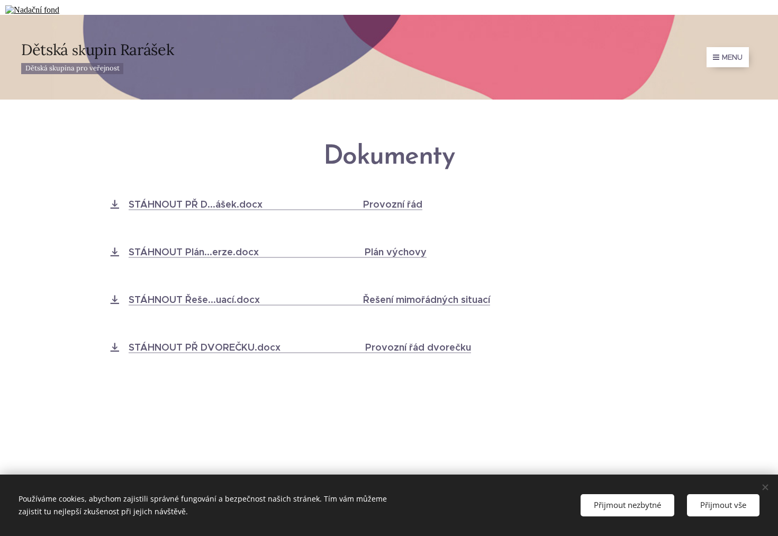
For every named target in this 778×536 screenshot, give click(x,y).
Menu (732, 57)
